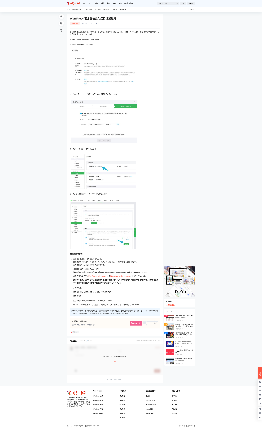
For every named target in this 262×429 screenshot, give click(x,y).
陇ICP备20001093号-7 (92, 426)
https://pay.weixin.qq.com (120, 276)
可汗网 (81, 426)
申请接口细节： (171, 305)
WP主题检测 (128, 3)
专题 (114, 3)
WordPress (76, 9)
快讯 (108, 3)
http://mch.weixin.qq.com (98, 276)
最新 (84, 3)
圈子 (90, 3)
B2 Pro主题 (87, 9)
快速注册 (191, 3)
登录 (183, 3)
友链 (120, 3)
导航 (96, 3)
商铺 (102, 3)
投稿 (192, 9)
